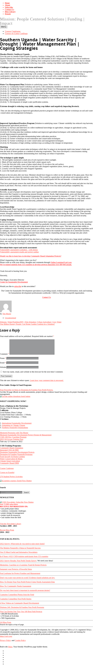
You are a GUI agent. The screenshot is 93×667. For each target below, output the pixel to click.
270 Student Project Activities (11, 477)
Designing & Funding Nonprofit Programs (16, 454)
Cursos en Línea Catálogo (16, 33)
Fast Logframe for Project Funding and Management (20, 573)
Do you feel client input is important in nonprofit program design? (25, 590)
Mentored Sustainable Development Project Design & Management (25, 435)
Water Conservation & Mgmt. (11, 459)
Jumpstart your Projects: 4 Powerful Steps (16, 569)
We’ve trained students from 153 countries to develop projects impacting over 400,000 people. (36, 265)
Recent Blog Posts (7, 530)
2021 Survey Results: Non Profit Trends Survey (18, 561)
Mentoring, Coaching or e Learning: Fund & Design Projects (23, 565)
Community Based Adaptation (11, 448)
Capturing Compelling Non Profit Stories (15, 599)
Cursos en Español (7, 472)
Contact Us (9, 9)
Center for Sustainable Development (14, 282)
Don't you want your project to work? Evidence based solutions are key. (27, 578)
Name (3, 358)
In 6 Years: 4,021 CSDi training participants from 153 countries (24, 556)
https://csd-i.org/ (6, 636)
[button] (26, 492)
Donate (8, 14)
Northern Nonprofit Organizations (15, 427)
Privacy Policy (5, 640)
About (7, 5)
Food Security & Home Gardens (12, 457)
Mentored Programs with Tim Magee (14, 433)
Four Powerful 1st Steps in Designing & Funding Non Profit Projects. (26, 390)
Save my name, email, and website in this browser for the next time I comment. (33, 372)
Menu (3, 27)
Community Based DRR (9, 463)
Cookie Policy (20, 640)
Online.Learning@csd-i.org (61, 262)
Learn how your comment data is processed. (47, 380)
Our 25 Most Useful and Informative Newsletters (18, 552)
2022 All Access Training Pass (11, 439)
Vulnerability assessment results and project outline (19, 252)
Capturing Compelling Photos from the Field (17, 595)
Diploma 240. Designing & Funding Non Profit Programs (22, 607)
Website (3, 367)
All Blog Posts (5, 622)
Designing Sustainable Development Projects (17, 452)
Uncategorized (10, 318)
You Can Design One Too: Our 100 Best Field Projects (21, 612)
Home (7, 3)
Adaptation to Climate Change (13, 425)
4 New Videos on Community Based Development (19, 603)
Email (3, 363)
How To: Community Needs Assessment (15, 586)
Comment (4, 354)
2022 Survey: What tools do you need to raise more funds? (22, 544)
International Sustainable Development (16, 423)
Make (10, 647)
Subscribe (9, 7)
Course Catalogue (12, 31)
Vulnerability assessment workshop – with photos (19, 250)
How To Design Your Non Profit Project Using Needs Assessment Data (27, 582)
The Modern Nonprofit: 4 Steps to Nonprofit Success (20, 548)
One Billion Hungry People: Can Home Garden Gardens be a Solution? (27, 324)
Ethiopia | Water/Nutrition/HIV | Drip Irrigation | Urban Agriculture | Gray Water (30, 322)
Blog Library (10, 12)
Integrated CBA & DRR (9, 450)
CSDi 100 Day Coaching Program (13, 437)
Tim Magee (6, 314)
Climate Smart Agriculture (10, 461)
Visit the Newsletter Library (10, 524)
